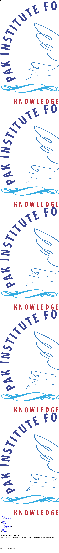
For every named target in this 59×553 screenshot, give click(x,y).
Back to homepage (3, 539)
